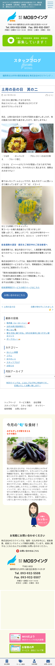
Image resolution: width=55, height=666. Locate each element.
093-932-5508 (18, 27)
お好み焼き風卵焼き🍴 (16, 326)
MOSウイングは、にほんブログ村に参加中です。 (27, 384)
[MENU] (50, 3)
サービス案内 (24, 402)
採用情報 (8, 409)
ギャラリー (40, 406)
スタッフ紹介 (26, 406)
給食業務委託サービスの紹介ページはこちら (20, 287)
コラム (9, 356)
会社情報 (37, 402)
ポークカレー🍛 (13, 339)
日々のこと (11, 359)
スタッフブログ (13, 362)
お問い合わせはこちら (14, 295)
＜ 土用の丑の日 (8, 307)
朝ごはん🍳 (11, 330)
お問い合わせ (21, 409)
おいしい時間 (12, 352)
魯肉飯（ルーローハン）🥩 (18, 323)
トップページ (10, 402)
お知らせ (10, 366)
